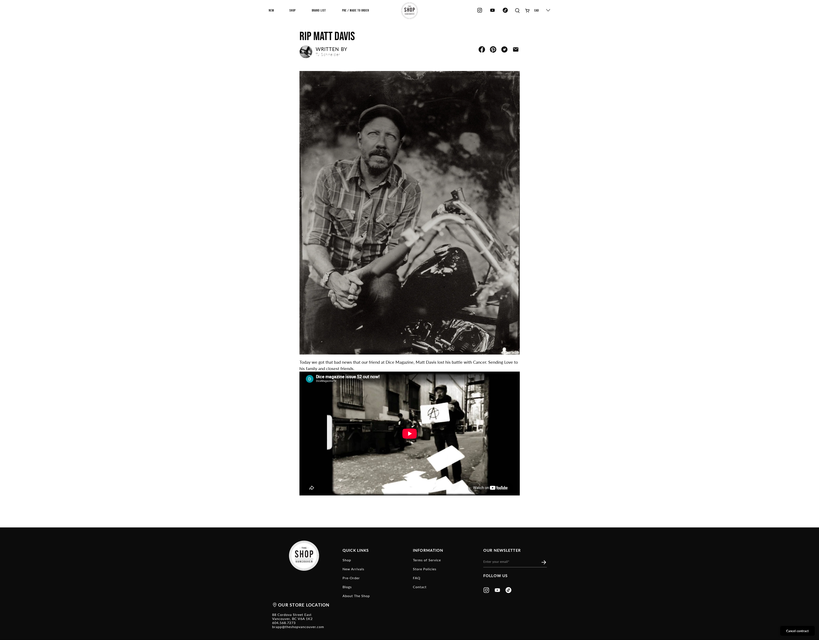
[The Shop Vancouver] (409, 10)
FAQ (416, 578)
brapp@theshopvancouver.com (298, 627)
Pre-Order (351, 578)
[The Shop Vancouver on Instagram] (479, 12)
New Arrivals (353, 569)
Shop (347, 560)
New (271, 11)
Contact (420, 587)
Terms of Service (427, 560)
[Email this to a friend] (516, 49)
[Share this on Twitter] (504, 49)
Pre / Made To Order (355, 11)
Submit (544, 562)
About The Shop (356, 596)
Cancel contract (797, 631)
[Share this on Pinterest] (493, 49)
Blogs (347, 587)
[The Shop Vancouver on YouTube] (492, 12)
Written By (331, 51)
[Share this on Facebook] (482, 49)
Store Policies (424, 569)
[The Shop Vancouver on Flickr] (506, 12)
